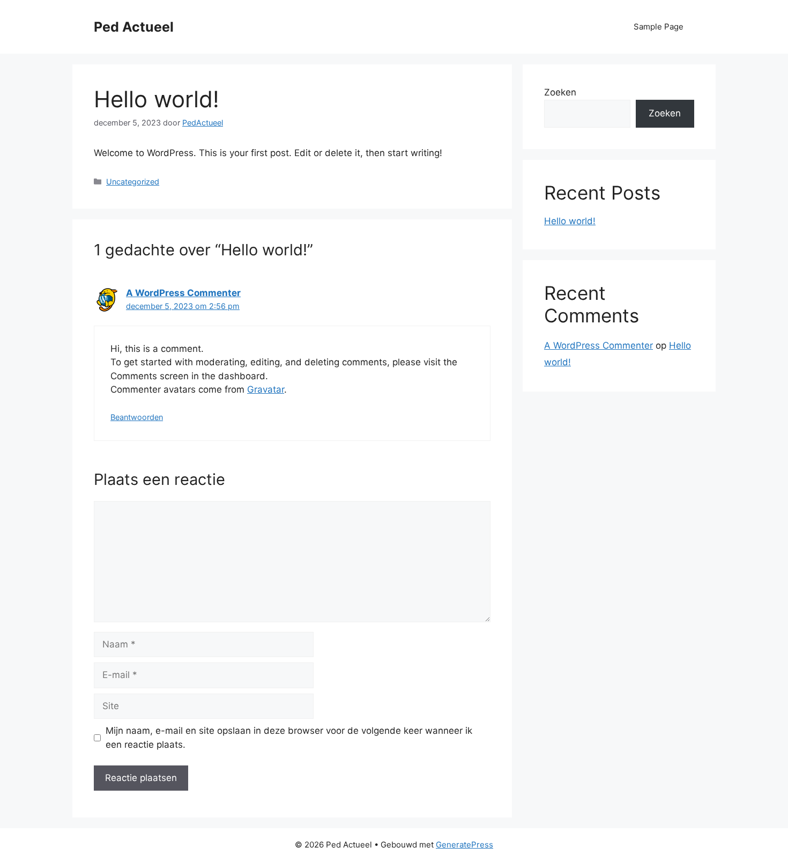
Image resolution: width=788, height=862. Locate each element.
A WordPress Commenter (183, 293)
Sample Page (658, 26)
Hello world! (570, 221)
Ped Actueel (134, 27)
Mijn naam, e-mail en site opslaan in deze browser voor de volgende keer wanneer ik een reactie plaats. (289, 737)
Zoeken (560, 92)
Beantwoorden (136, 417)
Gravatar (265, 389)
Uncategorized (132, 181)
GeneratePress (464, 844)
